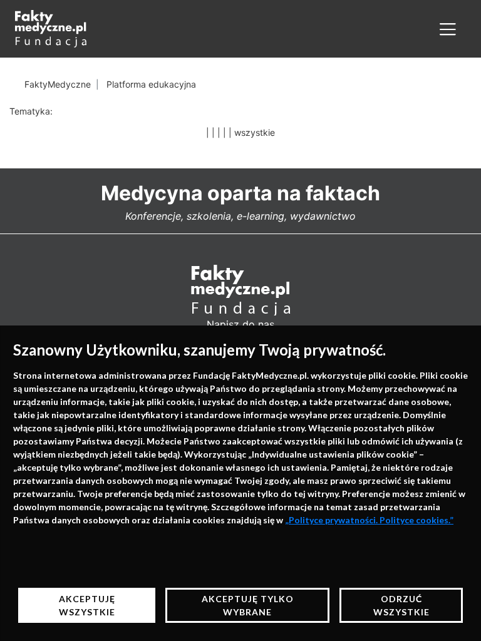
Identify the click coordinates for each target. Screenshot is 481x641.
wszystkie (254, 132)
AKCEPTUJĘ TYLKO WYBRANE (248, 605)
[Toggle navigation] (448, 29)
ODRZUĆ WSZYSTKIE (401, 605)
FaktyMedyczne (57, 84)
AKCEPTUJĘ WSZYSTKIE (87, 605)
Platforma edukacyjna (151, 84)
